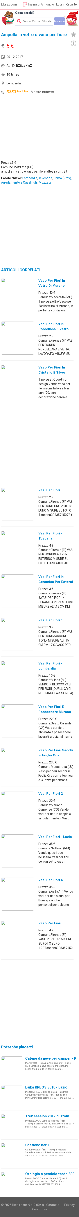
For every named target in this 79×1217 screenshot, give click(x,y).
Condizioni (39, 1209)
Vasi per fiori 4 (50, 880)
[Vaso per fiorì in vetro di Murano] (17, 294)
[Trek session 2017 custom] (12, 1125)
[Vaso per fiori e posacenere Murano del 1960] (17, 720)
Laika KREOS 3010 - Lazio (46, 1087)
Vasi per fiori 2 (50, 794)
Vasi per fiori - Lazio (55, 837)
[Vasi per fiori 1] (17, 634)
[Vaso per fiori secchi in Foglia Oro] (17, 764)
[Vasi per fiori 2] (17, 807)
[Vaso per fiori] (17, 937)
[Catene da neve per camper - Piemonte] (12, 1067)
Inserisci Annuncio (41, 4)
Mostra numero (42, 92)
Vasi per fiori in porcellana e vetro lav (53, 329)
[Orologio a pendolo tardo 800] (12, 1182)
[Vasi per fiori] (17, 504)
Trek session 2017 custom (47, 1116)
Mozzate (45, 182)
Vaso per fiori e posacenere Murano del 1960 (54, 712)
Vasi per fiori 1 (50, 620)
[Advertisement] (34, 128)
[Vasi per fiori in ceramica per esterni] (17, 590)
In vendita (45, 178)
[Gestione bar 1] (12, 1154)
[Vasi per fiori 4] (17, 894)
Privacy (69, 1205)
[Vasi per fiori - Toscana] (17, 547)
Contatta (52, 1205)
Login (60, 4)
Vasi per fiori (49, 490)
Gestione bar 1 (37, 1145)
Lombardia (29, 178)
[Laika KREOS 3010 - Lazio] (12, 1096)
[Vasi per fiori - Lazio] (17, 850)
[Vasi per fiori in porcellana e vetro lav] (17, 338)
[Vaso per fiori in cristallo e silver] (17, 381)
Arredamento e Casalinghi (19, 182)
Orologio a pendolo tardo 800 (49, 1174)
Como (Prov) (62, 178)
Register (72, 4)
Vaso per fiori (49, 923)
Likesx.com (9, 4)
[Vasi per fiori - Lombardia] (17, 677)
